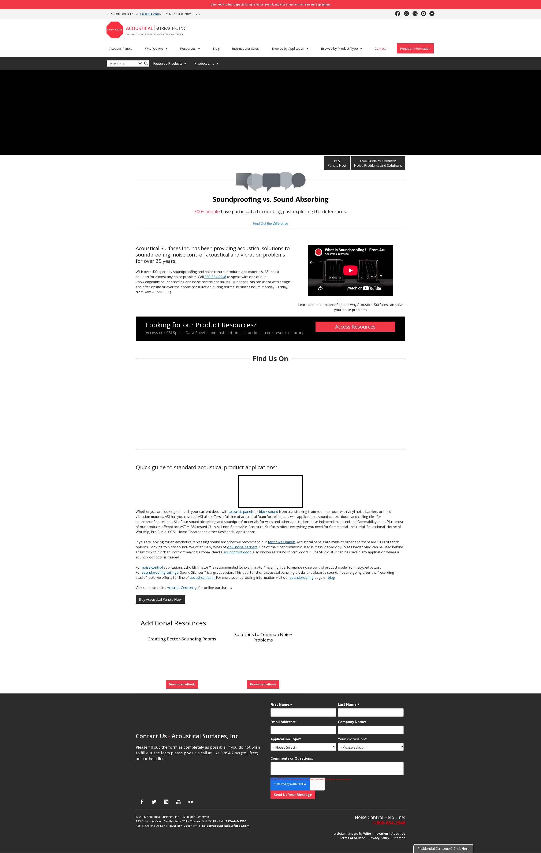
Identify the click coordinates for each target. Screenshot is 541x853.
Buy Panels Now (337, 163)
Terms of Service (352, 838)
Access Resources (355, 326)
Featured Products (169, 63)
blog (331, 577)
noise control (152, 567)
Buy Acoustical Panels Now (160, 599)
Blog (216, 48)
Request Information (415, 48)
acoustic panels (241, 511)
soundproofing (302, 577)
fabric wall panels (281, 542)
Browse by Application (290, 48)
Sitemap (399, 838)
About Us (398, 833)
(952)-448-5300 (235, 821)
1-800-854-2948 (149, 14)
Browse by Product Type (341, 48)
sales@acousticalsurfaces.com (226, 826)
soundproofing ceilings (160, 572)
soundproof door (237, 552)
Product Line (206, 63)
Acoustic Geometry (182, 587)
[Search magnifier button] (146, 63)
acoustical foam (202, 577)
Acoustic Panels (120, 48)
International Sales (245, 48)
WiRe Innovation (375, 833)
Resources (190, 48)
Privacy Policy (379, 838)
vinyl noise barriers (242, 547)
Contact (380, 48)
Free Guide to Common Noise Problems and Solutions (378, 163)
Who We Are (156, 48)
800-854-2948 (215, 276)
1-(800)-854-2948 (178, 826)
